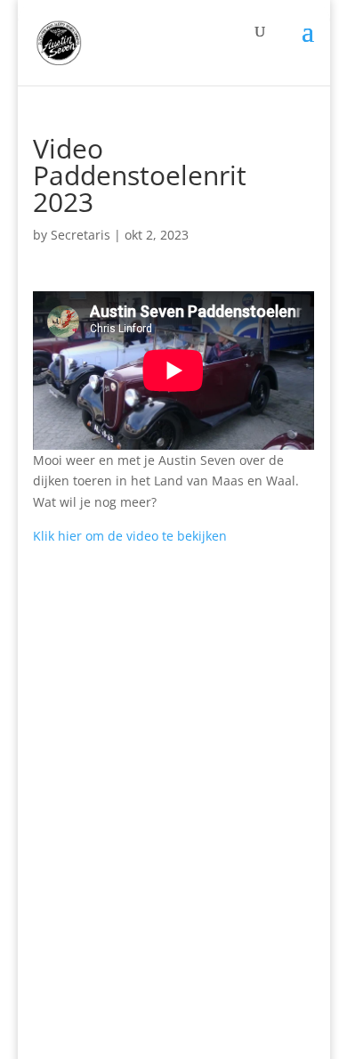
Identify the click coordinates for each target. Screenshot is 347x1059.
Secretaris (80, 234)
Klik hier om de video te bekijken (130, 535)
